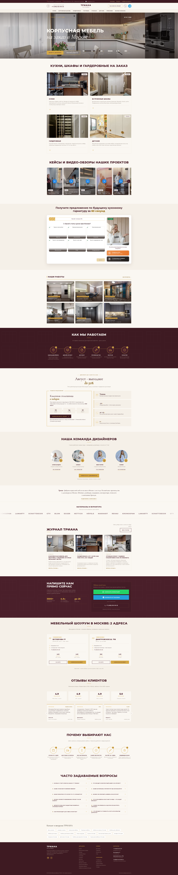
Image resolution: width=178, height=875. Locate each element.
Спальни (94, 10)
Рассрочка (98, 852)
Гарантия (98, 850)
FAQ (97, 853)
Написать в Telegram (112, 597)
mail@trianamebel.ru (126, 1)
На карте (58, 662)
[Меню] (48, 6)
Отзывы (97, 867)
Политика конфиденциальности (125, 872)
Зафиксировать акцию (59, 416)
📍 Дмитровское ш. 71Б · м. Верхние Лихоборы (73, 1)
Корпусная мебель (73, 830)
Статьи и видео (99, 863)
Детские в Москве (64, 836)
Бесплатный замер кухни (105, 833)
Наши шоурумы (80, 833)
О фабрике (98, 859)
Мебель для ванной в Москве (80, 836)
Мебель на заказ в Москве (99, 830)
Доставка (98, 848)
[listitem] (54, 181)
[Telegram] (48, 857)
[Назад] (46, 713)
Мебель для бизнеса (101, 865)
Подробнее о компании (88, 498)
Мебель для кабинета (114, 830)
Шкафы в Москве (118, 833)
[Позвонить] (125, 6)
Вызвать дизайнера (55, 52)
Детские (101, 10)
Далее (100, 260)
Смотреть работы (72, 52)
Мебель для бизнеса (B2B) (66, 833)
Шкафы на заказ (61, 830)
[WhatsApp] (51, 857)
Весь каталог (51, 830)
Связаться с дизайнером (89, 475)
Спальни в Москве (52, 836)
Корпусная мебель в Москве (97, 836)
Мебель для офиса (52, 833)
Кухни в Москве (91, 833)
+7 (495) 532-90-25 (112, 605)
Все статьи (125, 530)
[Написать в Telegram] (129, 6)
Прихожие (110, 10)
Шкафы (80, 852)
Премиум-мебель (85, 830)
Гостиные (86, 10)
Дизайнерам (99, 861)
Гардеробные (77, 10)
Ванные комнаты (120, 10)
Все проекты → (127, 277)
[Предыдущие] (49, 181)
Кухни (54, 10)
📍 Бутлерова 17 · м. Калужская (54, 1)
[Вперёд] (131, 713)
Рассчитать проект (115, 6)
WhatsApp (112, 1)
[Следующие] (128, 181)
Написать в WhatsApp (112, 592)
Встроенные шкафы (65, 10)
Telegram (118, 1)
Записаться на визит (77, 662)
